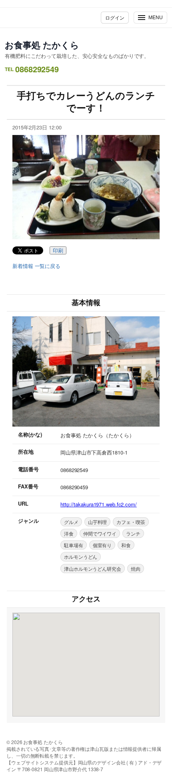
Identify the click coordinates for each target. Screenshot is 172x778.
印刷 (58, 251)
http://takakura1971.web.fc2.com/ (98, 504)
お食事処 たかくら (42, 45)
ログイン (114, 17)
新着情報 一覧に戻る (36, 266)
